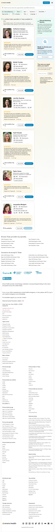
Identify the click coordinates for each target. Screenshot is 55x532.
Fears (3, 398)
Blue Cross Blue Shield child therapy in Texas (38, 257)
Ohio (3, 453)
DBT (3, 482)
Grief (3, 487)
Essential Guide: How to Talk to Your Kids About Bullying (40, 446)
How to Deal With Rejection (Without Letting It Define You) (39, 457)
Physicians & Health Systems (8, 361)
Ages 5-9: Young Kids (7, 411)
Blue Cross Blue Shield (34, 396)
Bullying (4, 389)
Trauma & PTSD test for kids (35, 514)
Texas (3, 446)
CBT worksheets (6, 505)
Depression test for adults (35, 510)
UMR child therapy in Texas (34, 265)
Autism (3, 387)
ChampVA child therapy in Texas (8, 259)
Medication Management (8, 331)
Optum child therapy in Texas (7, 263)
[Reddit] (39, 523)
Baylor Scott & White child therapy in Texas (10, 257)
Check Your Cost (6, 342)
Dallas (30, 372)
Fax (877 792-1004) (6, 312)
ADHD (3, 382)
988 (23, 301)
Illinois (3, 448)
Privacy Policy (43, 82)
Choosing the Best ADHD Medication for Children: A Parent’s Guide (40, 440)
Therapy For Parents (7, 329)
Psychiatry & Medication (7, 372)
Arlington (31, 379)
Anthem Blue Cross (33, 392)
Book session (29, 54)
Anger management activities (9, 510)
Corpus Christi (32, 381)
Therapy (4, 369)
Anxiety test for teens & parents (36, 507)
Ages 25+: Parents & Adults (8, 418)
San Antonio (31, 370)
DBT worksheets (6, 507)
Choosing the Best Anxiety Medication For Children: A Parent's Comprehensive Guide (41, 430)
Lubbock (31, 385)
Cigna (30, 401)
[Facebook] (23, 523)
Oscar (30, 407)
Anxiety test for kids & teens (35, 505)
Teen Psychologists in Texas (7, 243)
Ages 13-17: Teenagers (7, 414)
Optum (30, 405)
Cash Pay (31, 398)
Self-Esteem (5, 489)
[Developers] (52, 523)
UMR (30, 410)
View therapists (45, 56)
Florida (4, 444)
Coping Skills (5, 391)
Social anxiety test (33, 509)
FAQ (3, 313)
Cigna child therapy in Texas (35, 259)
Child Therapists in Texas (6, 239)
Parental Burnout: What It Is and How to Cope (39, 472)
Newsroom (4, 319)
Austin (30, 376)
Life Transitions (5, 401)
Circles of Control (33, 480)
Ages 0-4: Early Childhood (8, 409)
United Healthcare (33, 412)
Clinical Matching (6, 336)
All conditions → (6, 403)
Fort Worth (31, 374)
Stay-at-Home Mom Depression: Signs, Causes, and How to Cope (40, 466)
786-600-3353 (6, 310)
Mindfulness (5, 491)
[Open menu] (52, 2)
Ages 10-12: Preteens (7, 413)
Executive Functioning (7, 394)
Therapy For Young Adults (8, 327)
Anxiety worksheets (6, 509)
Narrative (4, 496)
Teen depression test (33, 512)
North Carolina (5, 450)
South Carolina (5, 460)
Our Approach (5, 343)
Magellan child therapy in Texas (8, 261)
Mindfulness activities (7, 512)
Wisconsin (4, 458)
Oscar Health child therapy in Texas (36, 263)
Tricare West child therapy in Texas (8, 265)
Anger (3, 383)
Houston (31, 369)
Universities (5, 359)
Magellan (31, 403)
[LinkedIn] (30, 523)
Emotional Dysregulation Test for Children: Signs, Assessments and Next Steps (40, 449)
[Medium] (45, 523)
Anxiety (4, 385)
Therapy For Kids (6, 324)
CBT (3, 480)
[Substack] (48, 523)
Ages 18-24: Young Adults (8, 416)
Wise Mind (31, 487)
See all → (4, 500)
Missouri (4, 455)
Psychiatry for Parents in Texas (7, 247)
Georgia (4, 451)
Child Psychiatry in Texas (6, 245)
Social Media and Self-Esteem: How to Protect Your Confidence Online (40, 434)
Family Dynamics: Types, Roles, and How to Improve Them (40, 469)
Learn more (44, 53)
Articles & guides (6, 514)
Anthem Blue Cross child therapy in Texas (38, 255)
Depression (5, 392)
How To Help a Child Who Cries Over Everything (40, 420)
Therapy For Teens (6, 326)
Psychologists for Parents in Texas (36, 243)
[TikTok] (36, 523)
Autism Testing (5, 335)
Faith (3, 396)
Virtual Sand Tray (32, 484)
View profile (20, 54)
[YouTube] (33, 523)
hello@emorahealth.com (8, 308)
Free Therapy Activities (7, 349)
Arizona (4, 457)
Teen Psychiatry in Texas (34, 245)
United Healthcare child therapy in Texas (37, 261)
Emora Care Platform (7, 351)
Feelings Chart (32, 491)
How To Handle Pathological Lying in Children (39, 425)
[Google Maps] (42, 523)
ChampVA (31, 399)
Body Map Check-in (33, 482)
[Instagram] (26, 523)
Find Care (46, 2)
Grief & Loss (5, 399)
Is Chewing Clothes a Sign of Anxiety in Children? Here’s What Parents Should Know (40, 437)
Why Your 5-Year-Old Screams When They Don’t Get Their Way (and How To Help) (40, 427)
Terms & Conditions (6, 315)
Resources (4, 345)
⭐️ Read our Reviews (7, 338)
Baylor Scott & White (33, 394)
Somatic (4, 494)
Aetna (30, 391)
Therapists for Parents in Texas (8, 241)
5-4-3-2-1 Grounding (33, 489)
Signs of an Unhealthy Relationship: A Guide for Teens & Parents (40, 422)
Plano (30, 383)
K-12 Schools (5, 358)
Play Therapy (5, 492)
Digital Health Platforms (7, 363)
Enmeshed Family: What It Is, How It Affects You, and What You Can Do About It (40, 443)
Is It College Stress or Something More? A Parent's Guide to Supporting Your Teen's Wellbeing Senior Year (40, 463)
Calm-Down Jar (32, 492)
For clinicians (5, 347)
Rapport (4, 498)
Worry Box (31, 485)
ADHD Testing (5, 333)
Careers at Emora (6, 352)
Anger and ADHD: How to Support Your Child (39, 418)
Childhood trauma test (34, 516)
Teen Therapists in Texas (34, 239)
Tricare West (31, 408)
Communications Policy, (45, 81)
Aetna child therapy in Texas (7, 255)
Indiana (4, 462)
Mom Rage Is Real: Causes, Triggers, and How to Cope (40, 460)
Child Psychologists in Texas (35, 241)
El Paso (30, 377)
